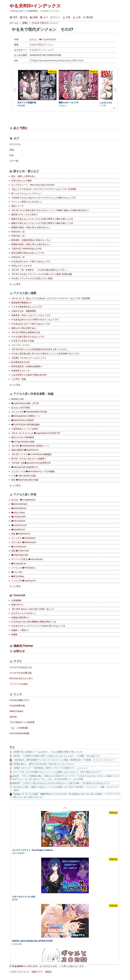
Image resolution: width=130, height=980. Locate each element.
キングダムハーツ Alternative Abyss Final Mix (33, 184)
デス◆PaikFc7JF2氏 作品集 (23, 475)
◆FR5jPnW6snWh (19, 555)
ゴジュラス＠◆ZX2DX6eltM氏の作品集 (29, 411)
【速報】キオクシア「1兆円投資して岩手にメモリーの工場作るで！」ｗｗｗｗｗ (50, 768)
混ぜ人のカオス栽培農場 (22, 437)
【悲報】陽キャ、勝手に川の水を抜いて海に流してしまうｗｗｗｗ (43, 764)
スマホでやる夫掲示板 (21, 672)
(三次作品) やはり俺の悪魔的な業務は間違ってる (33, 621)
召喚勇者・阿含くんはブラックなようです (30, 315)
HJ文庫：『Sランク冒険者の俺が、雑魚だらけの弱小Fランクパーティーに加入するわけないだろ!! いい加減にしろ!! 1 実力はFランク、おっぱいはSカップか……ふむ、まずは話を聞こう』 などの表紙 (65, 777)
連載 (35, 17)
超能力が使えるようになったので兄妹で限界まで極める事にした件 (42, 219)
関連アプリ (37, 971)
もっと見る (15, 283)
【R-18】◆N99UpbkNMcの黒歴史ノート (30, 445)
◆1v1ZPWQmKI (18, 546)
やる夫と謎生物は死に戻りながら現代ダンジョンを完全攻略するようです (45, 353)
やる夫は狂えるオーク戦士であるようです (30, 261)
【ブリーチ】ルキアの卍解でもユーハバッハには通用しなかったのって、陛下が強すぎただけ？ (56, 772)
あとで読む (20, 128)
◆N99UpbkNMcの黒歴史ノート (26, 416)
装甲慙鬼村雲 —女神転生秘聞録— (27, 366)
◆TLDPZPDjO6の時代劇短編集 (25, 424)
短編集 (14, 634)
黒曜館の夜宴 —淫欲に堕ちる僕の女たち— (31, 227)
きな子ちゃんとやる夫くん (23, 613)
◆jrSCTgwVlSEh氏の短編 (22, 441)
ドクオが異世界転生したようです (26, 306)
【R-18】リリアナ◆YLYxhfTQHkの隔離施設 (31, 454)
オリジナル (15, 144)
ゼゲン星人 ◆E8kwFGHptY (23, 542)
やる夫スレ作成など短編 (22, 340)
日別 (14, 17)
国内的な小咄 (17, 399)
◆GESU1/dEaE (18, 512)
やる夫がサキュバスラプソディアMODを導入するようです (38, 626)
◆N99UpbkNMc (18, 508)
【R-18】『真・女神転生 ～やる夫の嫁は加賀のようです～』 (40, 270)
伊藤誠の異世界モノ (20, 617)
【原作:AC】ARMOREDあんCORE (26, 248)
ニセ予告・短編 (18, 379)
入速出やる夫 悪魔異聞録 (23, 311)
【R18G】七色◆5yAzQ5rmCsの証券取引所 (31, 463)
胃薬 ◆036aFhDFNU (20, 533)
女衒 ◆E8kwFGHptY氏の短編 (24, 479)
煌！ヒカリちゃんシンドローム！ (26, 193)
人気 (78, 17)
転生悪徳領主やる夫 (20, 362)
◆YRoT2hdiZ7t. (18, 521)
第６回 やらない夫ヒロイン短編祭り (28, 458)
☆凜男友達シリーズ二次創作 (24, 428)
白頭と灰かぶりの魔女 (21, 180)
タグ (45, 17)
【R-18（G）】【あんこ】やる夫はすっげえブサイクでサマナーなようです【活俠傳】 (51, 298)
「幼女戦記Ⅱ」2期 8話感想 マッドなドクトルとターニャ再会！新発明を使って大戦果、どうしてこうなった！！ (64, 760)
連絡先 (48, 971)
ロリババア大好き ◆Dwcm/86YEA (27, 559)
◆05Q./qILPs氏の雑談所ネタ (24, 467)
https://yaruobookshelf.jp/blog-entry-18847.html (58, 60)
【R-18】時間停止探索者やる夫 (25, 332)
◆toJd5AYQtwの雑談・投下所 (25, 403)
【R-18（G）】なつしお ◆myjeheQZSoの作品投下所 (35, 433)
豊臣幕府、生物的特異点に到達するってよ (30, 240)
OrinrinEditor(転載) (19, 733)
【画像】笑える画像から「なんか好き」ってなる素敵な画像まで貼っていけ (47, 751)
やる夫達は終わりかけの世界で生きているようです (35, 319)
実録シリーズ (17, 206)
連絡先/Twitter (23, 646)
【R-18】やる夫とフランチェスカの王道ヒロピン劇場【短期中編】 (42, 274)
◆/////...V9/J (16, 572)
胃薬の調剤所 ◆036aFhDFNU (25, 450)
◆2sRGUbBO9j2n (19, 504)
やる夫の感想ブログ (19, 700)
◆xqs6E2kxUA (18, 529)
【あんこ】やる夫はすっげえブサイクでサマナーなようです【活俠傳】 (44, 189)
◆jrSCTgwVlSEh (18, 516)
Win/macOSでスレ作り (21, 678)
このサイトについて (19, 971)
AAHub (13, 716)
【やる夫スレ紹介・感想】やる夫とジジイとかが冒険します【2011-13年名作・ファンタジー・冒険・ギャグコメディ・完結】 (64, 788)
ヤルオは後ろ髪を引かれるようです (27, 336)
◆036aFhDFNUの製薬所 (22, 420)
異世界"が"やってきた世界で (24, 214)
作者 (67, 17)
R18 (11, 155)
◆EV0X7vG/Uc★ (19, 525)
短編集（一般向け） (20, 630)
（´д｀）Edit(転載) (19, 727)
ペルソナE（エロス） (21, 345)
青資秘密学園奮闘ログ (21, 302)
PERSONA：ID (18, 231)
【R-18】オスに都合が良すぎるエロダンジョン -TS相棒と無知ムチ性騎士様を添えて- (50, 210)
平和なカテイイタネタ (21, 265)
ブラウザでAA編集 (19, 683)
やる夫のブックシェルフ (41, 49)
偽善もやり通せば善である (23, 328)
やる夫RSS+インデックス (35, 6)
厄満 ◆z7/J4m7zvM (20, 550)
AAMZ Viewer (16, 711)
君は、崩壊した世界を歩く (23, 176)
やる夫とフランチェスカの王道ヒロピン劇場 (31, 278)
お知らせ (19, 651)
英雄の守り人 (17, 604)
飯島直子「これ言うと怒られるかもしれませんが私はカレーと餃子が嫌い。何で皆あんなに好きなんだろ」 (61, 783)
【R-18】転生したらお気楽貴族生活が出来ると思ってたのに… (39, 349)
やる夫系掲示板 (17, 705)
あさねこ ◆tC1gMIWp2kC (42, 39)
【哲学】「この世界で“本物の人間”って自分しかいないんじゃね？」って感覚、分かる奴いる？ (56, 756)
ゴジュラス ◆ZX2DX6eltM (23, 538)
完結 (12, 149)
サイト (56, 17)
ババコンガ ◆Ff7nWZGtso (23, 567)
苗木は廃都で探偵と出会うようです (27, 253)
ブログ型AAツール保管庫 (22, 722)
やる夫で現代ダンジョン (41, 44)
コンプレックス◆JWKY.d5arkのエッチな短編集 (33, 471)
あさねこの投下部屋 (20, 407)
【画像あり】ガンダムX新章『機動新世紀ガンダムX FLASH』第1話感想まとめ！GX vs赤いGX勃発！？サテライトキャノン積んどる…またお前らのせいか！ (65, 795)
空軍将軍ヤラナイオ (20, 370)
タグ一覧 (14, 160)
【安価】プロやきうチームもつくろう (28, 358)
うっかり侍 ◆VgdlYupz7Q (23, 580)
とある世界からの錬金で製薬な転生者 (28, 374)
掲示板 (89, 17)
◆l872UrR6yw (17, 576)
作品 (25, 17)
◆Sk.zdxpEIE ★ (18, 563)
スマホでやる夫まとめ (21, 667)
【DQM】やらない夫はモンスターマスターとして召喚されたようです (43, 197)
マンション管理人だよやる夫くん (26, 201)
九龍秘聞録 (16, 600)
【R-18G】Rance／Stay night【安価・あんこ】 (33, 609)
